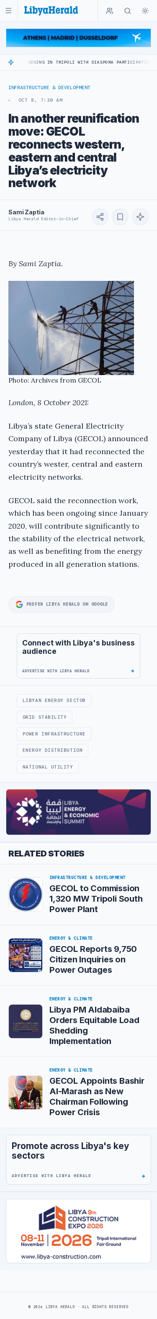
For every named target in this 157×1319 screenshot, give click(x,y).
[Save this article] (120, 216)
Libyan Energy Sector (54, 700)
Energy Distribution (52, 750)
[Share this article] (100, 216)
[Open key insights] (140, 216)
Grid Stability (45, 717)
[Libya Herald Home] (51, 10)
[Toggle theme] (145, 11)
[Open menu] (8, 10)
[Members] (109, 11)
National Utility (48, 767)
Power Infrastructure (54, 734)
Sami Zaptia (26, 212)
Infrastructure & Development (49, 87)
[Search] (127, 11)
